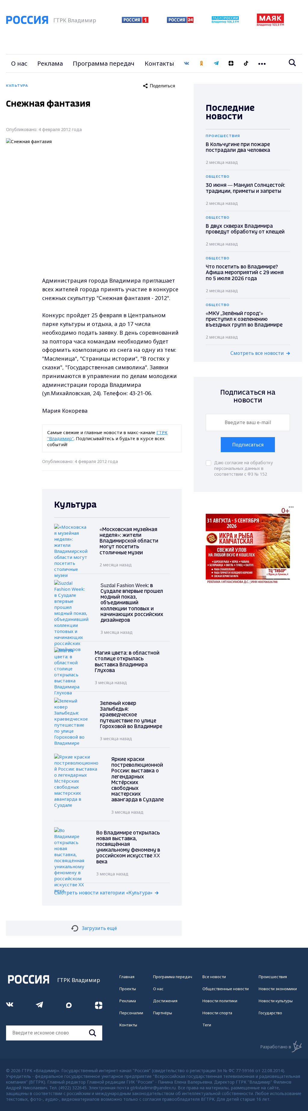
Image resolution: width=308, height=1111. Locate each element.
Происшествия (273, 976)
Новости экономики (278, 988)
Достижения (165, 1000)
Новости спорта (217, 1013)
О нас (19, 63)
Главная (126, 976)
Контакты (159, 63)
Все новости (214, 976)
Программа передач (103, 63)
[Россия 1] (135, 21)
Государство (270, 1013)
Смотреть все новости (257, 353)
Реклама (50, 63)
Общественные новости (225, 988)
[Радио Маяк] (270, 24)
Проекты (127, 988)
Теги (206, 1025)
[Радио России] (225, 21)
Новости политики (219, 1000)
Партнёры (162, 1013)
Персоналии (131, 1013)
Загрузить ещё (99, 928)
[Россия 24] (180, 21)
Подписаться (247, 444)
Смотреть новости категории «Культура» (103, 892)
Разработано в (275, 1047)
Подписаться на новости (248, 397)
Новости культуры (276, 1000)
